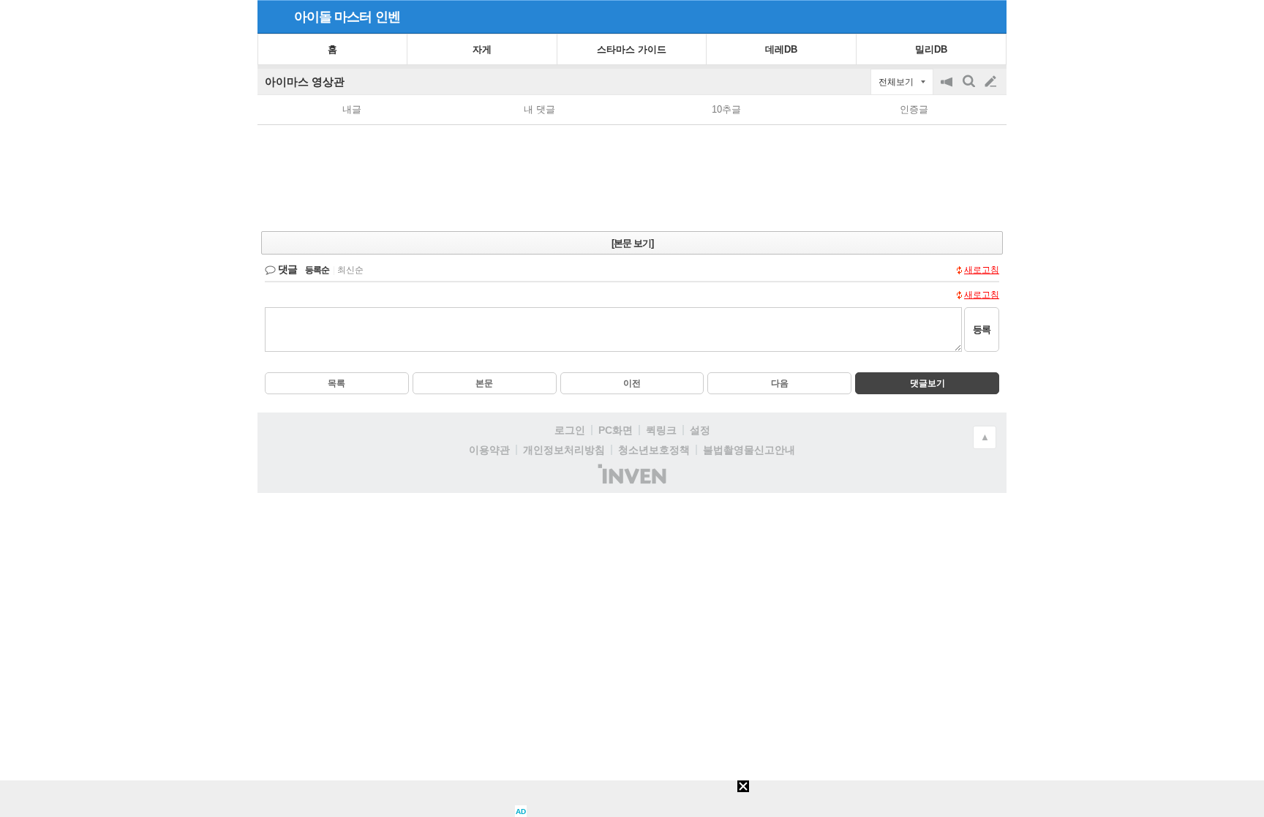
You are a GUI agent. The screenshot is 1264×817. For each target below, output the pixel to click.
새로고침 (981, 270)
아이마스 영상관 (305, 81)
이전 (632, 383)
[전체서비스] (989, 16)
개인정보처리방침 (564, 450)
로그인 (569, 430)
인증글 (914, 109)
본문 (484, 383)
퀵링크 (661, 430)
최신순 (350, 270)
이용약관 (489, 450)
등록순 (317, 270)
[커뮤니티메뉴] (273, 16)
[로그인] (963, 16)
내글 (351, 109)
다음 (780, 383)
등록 (981, 329)
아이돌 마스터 (333, 17)
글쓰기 (992, 82)
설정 (700, 430)
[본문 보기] (632, 243)
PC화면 (615, 430)
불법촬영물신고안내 (749, 450)
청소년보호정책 (654, 450)
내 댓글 (539, 109)
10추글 (726, 109)
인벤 (387, 17)
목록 (336, 383)
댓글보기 (927, 383)
